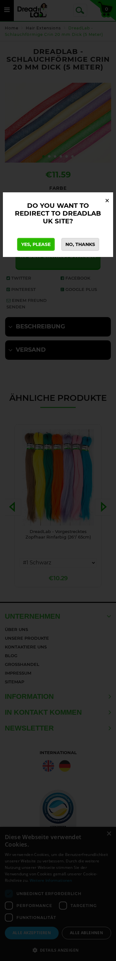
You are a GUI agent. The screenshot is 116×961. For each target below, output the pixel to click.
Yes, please (36, 244)
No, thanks (80, 244)
